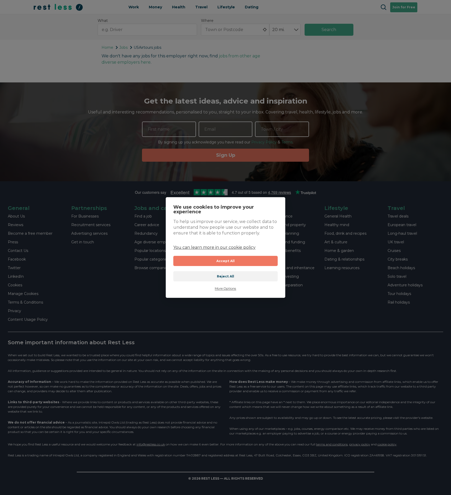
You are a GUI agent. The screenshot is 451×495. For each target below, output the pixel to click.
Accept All (225, 261)
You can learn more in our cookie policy (214, 247)
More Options (225, 288)
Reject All (225, 276)
